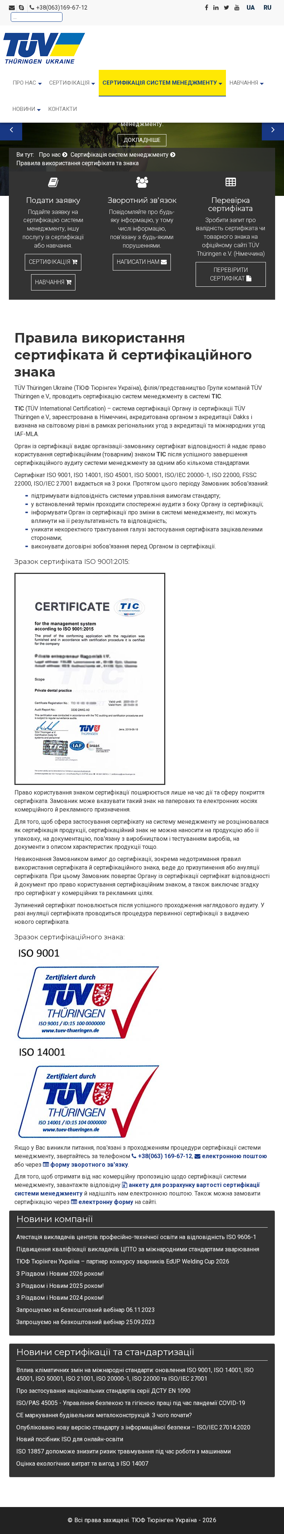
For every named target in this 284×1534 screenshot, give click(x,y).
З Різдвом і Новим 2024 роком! (60, 1297)
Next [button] (273, 129)
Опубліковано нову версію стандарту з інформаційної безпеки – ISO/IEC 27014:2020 (133, 1427)
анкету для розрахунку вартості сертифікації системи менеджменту (137, 1189)
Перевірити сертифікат (229, 274)
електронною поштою (233, 1156)
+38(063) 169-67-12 (164, 1156)
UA (251, 7)
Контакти (62, 109)
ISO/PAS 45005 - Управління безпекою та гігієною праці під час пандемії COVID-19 (130, 1403)
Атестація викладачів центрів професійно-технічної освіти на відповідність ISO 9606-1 (136, 1237)
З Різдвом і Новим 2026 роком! (60, 1273)
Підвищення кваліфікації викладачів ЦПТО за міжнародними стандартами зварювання (137, 1249)
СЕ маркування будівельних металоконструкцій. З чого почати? (104, 1415)
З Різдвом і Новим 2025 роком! (60, 1285)
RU (267, 7)
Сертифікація (50, 261)
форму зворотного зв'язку (88, 1164)
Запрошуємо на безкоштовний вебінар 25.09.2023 (85, 1322)
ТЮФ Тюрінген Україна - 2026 (174, 1520)
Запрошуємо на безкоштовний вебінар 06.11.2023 (85, 1309)
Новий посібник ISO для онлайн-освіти (69, 1439)
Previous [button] (11, 129)
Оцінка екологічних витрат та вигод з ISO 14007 (82, 1463)
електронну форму (105, 1201)
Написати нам (139, 261)
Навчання (50, 282)
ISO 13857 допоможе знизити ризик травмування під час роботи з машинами (123, 1451)
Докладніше (142, 140)
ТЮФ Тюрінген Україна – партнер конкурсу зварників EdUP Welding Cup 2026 (122, 1261)
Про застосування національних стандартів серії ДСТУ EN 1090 (103, 1390)
